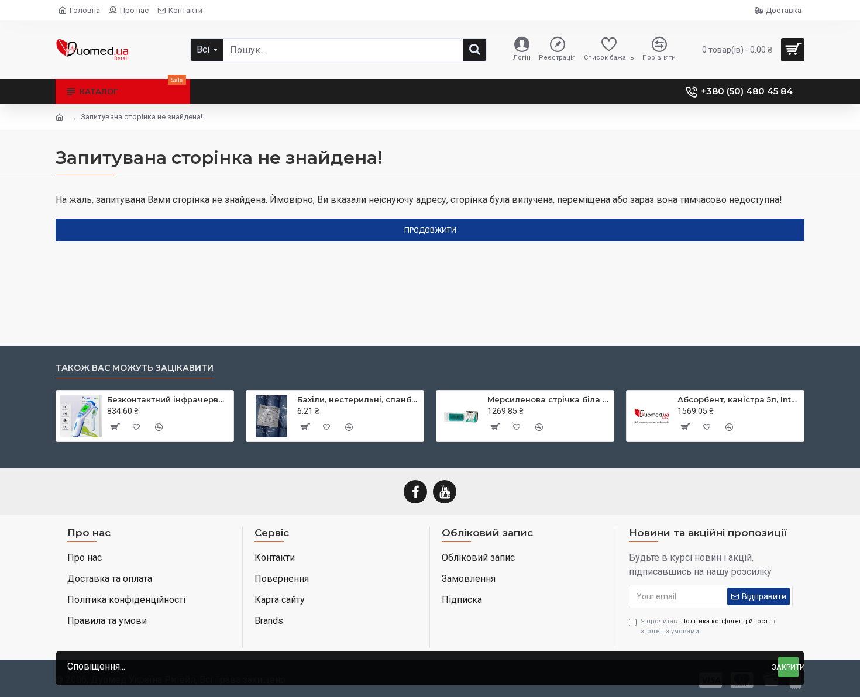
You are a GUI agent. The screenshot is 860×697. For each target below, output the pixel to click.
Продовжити (430, 230)
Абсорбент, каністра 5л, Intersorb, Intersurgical (738, 399)
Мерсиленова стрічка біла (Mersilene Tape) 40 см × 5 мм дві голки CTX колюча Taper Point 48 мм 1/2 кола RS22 (548, 399)
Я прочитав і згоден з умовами (708, 626)
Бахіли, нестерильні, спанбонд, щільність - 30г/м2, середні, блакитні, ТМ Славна (358, 399)
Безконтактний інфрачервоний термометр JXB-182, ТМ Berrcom (168, 399)
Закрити (788, 667)
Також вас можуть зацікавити (135, 368)
